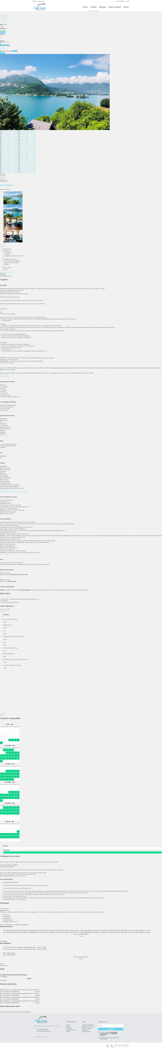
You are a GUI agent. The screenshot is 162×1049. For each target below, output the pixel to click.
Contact (126, 7)
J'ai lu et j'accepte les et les (108, 1034)
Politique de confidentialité (86, 1030)
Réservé (6, 846)
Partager (3, 274)
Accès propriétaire (120, 1)
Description (4, 181)
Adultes (2, 34)
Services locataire (71, 1030)
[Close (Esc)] (0, 177)
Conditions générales (88, 1025)
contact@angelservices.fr (44, 1031)
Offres (5, 21)
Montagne (102, 7)
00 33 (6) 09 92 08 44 (42, 1029)
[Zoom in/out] (4, 177)
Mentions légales (87, 1028)
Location (93, 7)
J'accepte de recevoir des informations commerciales (109, 1038)
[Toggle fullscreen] (2, 177)
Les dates (2, 28)
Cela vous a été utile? (81, 934)
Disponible (6, 850)
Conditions (6, 18)
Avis (4, 20)
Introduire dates (4, 45)
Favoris (128, 1)
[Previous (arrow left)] (0, 179)
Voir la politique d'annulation (9, 865)
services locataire (115, 7)
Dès (1, 24)
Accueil (85, 7)
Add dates (3, 32)
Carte (4, 16)
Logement (6, 15)
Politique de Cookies (87, 1026)
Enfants (2, 41)
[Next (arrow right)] (2, 179)
